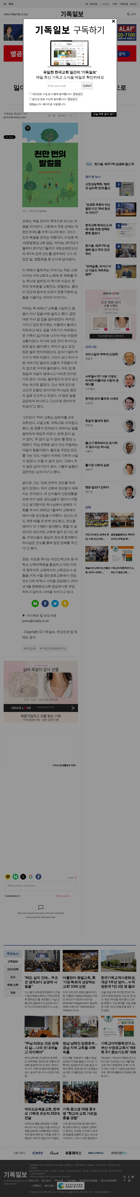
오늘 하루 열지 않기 (104, 114)
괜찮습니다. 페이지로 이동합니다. (47, 104)
